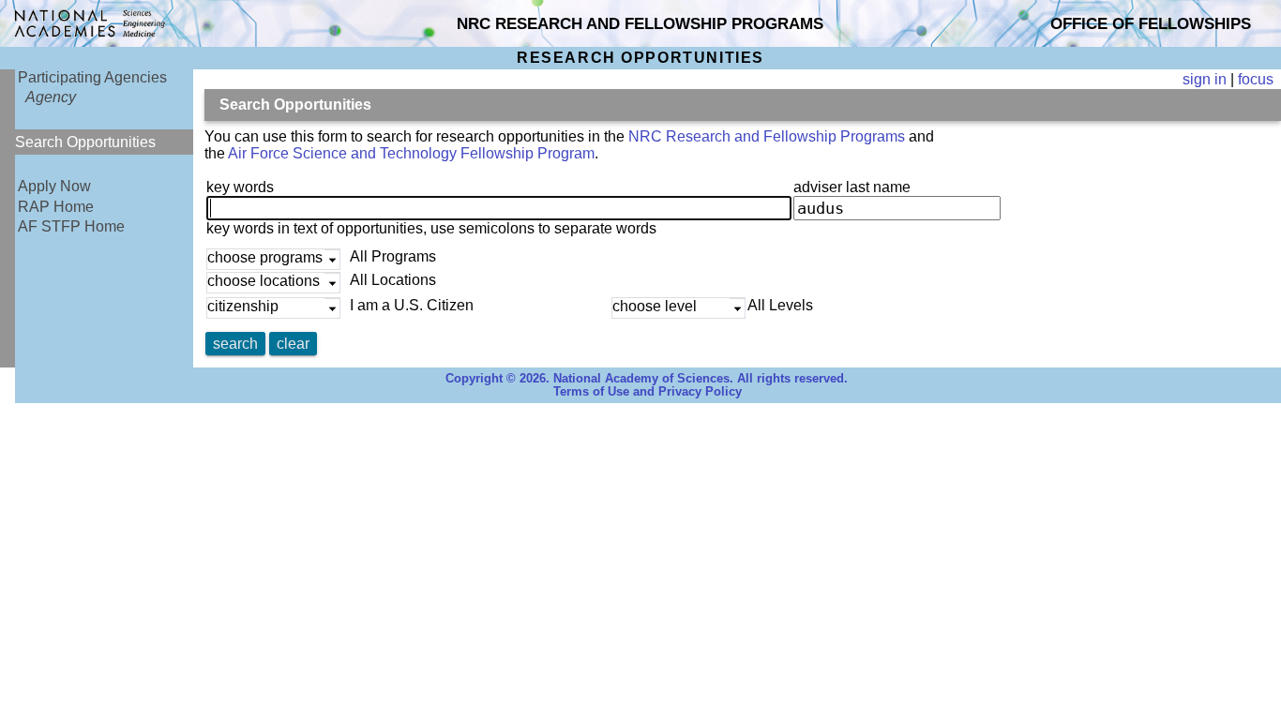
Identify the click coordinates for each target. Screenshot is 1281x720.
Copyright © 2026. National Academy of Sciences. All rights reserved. (646, 378)
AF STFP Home (71, 226)
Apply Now (54, 186)
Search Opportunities (85, 142)
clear (293, 344)
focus (1255, 79)
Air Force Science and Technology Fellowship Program (411, 153)
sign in (1205, 79)
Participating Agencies (92, 77)
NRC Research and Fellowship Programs (766, 136)
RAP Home (56, 207)
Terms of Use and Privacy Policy (647, 391)
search (235, 344)
